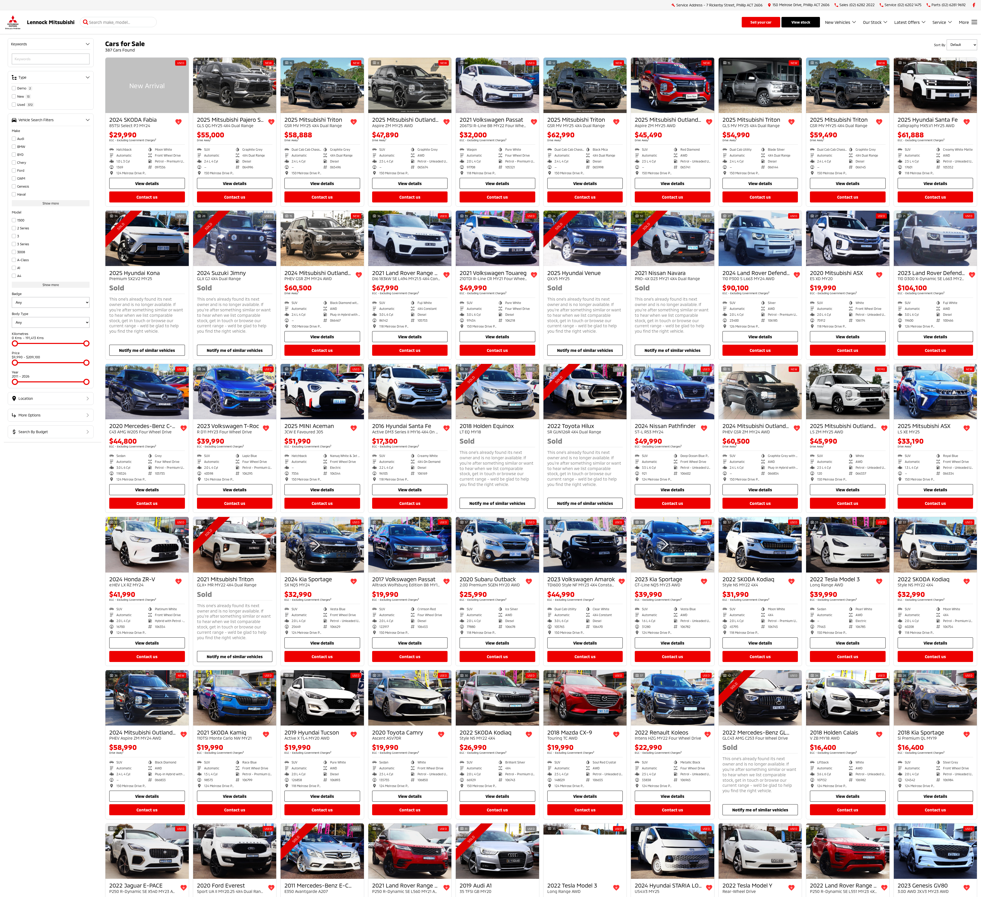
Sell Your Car (760, 22)
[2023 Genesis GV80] (935, 851)
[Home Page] (13, 22)
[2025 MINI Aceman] (322, 391)
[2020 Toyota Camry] (410, 698)
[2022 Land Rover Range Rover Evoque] (847, 851)
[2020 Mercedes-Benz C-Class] (147, 391)
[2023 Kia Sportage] (672, 544)
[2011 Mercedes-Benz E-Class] (322, 851)
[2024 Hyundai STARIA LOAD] (672, 851)
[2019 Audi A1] (497, 851)
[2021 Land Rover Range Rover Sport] (410, 238)
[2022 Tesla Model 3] (847, 544)
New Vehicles (837, 22)
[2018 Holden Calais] (847, 698)
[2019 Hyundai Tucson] (322, 698)
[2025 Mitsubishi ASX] (935, 391)
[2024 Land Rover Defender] (760, 238)
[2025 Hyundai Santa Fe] (935, 85)
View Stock (800, 22)
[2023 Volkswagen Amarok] (585, 544)
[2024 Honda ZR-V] (147, 544)
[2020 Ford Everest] (234, 851)
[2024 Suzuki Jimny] (234, 238)
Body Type (20, 314)
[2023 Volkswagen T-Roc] (234, 391)
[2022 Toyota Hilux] (585, 391)
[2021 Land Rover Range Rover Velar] (410, 851)
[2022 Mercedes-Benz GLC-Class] (760, 698)
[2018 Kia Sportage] (935, 698)
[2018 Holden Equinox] (497, 391)
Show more (51, 203)
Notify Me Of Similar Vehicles (147, 350)
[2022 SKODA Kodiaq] (760, 544)
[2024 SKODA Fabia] (147, 85)
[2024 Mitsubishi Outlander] (322, 238)
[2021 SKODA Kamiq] (234, 698)
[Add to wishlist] (178, 122)
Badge (17, 294)
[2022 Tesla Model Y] (760, 851)
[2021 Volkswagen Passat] (497, 85)
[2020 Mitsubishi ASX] (847, 238)
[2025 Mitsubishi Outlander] (410, 85)
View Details (147, 183)
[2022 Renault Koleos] (672, 698)
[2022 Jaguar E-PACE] (147, 851)
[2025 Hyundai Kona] (147, 238)
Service (939, 22)
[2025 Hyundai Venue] (585, 238)
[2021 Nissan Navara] (672, 238)
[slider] (15, 343)
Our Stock (872, 22)
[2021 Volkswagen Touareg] (497, 238)
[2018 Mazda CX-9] (585, 698)
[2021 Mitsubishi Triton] (234, 544)
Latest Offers (907, 22)
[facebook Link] (974, 5)
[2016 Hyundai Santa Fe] (410, 391)
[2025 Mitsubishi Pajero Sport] (234, 85)
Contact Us (146, 197)
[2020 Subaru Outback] (497, 544)
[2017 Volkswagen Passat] (410, 544)
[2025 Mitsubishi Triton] (322, 85)
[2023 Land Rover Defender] (935, 238)
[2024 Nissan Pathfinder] (672, 391)
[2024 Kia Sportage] (322, 544)
